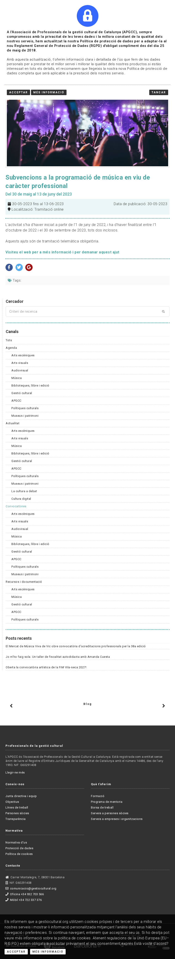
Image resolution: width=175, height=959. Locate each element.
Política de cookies (19, 854)
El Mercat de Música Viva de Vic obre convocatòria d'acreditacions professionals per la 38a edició (76, 646)
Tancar (159, 92)
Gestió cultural (21, 393)
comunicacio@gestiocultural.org (33, 888)
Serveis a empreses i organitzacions (117, 819)
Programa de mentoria (106, 801)
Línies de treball (16, 807)
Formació (97, 796)
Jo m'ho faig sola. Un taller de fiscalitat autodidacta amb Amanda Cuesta (58, 656)
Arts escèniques (23, 355)
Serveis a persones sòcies (110, 813)
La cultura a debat (24, 491)
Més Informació (47, 951)
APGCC (16, 400)
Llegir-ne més (15, 772)
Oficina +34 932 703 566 (27, 894)
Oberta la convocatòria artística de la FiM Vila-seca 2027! (46, 667)
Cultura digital (21, 498)
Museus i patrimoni (25, 415)
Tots (9, 340)
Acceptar (16, 951)
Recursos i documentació (24, 581)
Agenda (11, 347)
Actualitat (12, 423)
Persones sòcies (17, 813)
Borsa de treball (102, 807)
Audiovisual (19, 370)
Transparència (15, 819)
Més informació (48, 92)
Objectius (12, 801)
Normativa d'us (16, 842)
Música (16, 378)
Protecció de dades (19, 848)
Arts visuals (19, 363)
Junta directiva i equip (21, 796)
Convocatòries (16, 506)
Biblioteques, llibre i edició (30, 385)
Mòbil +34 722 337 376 (26, 900)
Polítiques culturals (25, 408)
